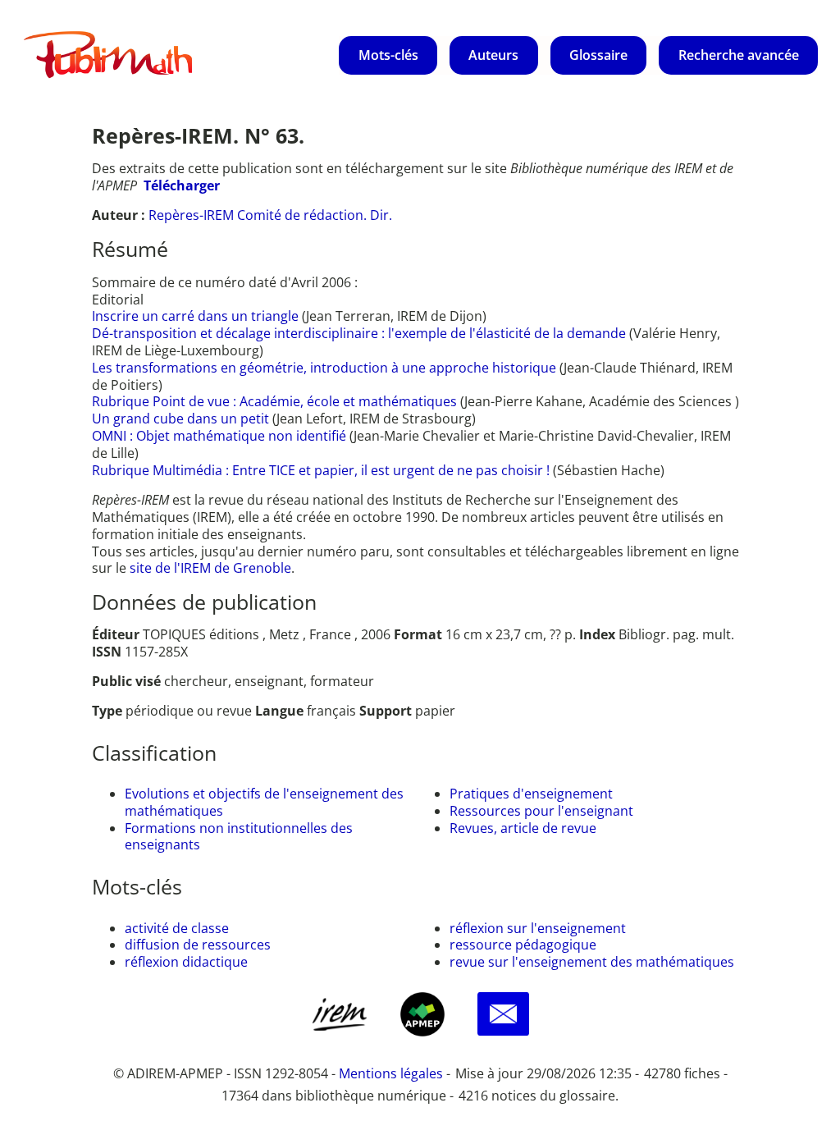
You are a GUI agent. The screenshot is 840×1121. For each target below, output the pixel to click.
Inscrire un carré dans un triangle (197, 316)
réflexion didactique (186, 962)
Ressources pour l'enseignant (541, 811)
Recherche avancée (738, 55)
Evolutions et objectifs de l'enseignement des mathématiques (264, 802)
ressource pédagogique (523, 945)
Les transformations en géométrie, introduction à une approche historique (325, 368)
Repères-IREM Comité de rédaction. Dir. (270, 215)
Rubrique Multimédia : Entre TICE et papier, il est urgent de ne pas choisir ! (322, 470)
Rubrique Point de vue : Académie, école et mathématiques (276, 401)
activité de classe (177, 928)
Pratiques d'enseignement (531, 794)
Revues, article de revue (523, 828)
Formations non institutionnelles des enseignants (239, 836)
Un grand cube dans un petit (182, 419)
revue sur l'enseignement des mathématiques (592, 962)
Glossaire (598, 55)
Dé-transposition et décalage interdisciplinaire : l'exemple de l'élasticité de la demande (360, 333)
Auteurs (493, 55)
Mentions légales (391, 1073)
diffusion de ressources (198, 945)
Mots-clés (388, 55)
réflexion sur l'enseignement (538, 928)
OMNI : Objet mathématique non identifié (220, 436)
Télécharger (181, 185)
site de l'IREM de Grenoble (210, 568)
